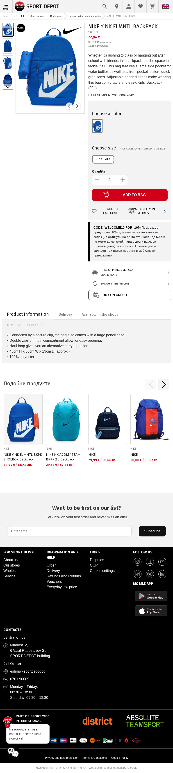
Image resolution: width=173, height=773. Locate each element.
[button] (150, 384)
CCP (94, 565)
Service (9, 576)
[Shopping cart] (152, 6)
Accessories (37, 16)
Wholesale (11, 571)
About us (10, 560)
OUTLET (19, 16)
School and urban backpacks (85, 16)
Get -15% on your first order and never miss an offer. (87, 512)
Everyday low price (62, 587)
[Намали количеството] (97, 180)
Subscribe (152, 531)
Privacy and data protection (61, 757)
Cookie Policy (119, 757)
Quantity (98, 171)
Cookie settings (102, 571)
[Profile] (128, 6)
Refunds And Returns (64, 576)
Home (5, 16)
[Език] (166, 6)
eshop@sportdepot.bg (28, 671)
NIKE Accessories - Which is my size (142, 148)
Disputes (97, 560)
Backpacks (56, 16)
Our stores (11, 565)
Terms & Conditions (95, 757)
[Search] (105, 6)
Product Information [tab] (28, 314)
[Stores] (117, 6)
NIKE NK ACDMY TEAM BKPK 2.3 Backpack (63, 456)
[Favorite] (140, 6)
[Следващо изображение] (8, 87)
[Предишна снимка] (69, 106)
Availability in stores (143, 211)
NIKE (93, 26)
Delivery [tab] (65, 314)
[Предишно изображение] (8, 25)
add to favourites (112, 211)
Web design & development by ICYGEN (113, 767)
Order (51, 565)
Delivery (53, 571)
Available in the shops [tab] (100, 314)
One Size (103, 159)
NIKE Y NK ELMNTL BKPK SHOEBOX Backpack (23, 456)
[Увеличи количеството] (123, 180)
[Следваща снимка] (77, 106)
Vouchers (54, 581)
